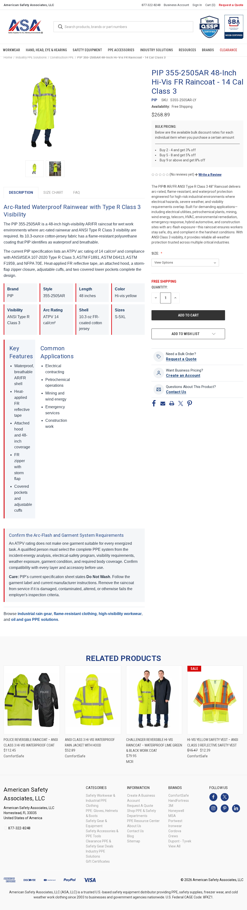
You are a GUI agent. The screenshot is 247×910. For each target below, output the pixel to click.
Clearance (228, 50)
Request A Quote (140, 806)
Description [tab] (21, 192)
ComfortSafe (178, 795)
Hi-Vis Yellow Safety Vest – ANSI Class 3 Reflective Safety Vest (212, 742)
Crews (173, 836)
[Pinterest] (189, 403)
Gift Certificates (98, 861)
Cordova (174, 831)
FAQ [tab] (76, 192)
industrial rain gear (35, 614)
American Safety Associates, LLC (29, 5)
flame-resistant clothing (75, 614)
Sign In (197, 5)
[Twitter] (180, 403)
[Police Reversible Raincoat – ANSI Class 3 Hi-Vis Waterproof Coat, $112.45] (32, 699)
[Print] (171, 403)
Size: (155, 253)
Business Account (176, 5)
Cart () (210, 5)
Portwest (175, 821)
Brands (208, 50)
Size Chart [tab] (53, 192)
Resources (187, 50)
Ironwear (175, 826)
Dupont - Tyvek (179, 841)
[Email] (162, 403)
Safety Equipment (87, 50)
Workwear (11, 50)
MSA (172, 816)
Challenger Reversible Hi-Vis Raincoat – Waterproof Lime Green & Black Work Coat (154, 745)
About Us (134, 826)
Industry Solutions (156, 50)
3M (170, 806)
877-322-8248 (151, 5)
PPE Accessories (121, 50)
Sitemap (133, 841)
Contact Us (135, 831)
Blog (130, 836)
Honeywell (176, 811)
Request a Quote (231, 5)
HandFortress (178, 801)
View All (174, 846)
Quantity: (159, 287)
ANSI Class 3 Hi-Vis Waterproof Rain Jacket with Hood (90, 742)
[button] (208, 175)
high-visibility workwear (120, 614)
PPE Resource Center (143, 821)
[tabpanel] (74, 414)
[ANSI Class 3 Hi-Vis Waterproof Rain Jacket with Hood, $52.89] (93, 699)
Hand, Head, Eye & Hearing (46, 50)
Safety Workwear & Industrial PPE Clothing (100, 801)
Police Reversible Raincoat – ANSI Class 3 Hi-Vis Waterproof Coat (31, 742)
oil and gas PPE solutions (34, 619)
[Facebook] (153, 403)
